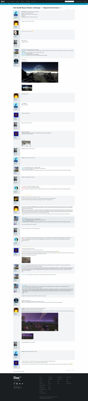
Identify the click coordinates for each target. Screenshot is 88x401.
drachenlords (16, 201)
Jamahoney (15, 242)
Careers (49, 387)
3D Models (17, 1)
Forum (58, 383)
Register (18, 371)
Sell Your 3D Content (42, 385)
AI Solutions (33, 1)
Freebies (67, 381)
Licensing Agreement (42, 396)
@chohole (23, 286)
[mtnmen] (16, 51)
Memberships (28, 1)
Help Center (41, 383)
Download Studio (78, 1)
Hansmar (15, 98)
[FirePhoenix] (16, 32)
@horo (23, 53)
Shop (8, 1)
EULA (56, 396)
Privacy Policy (53, 396)
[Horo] (16, 42)
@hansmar (23, 54)
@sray (22, 167)
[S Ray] (16, 61)
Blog (49, 381)
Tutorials (40, 381)
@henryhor (23, 168)
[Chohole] (16, 218)
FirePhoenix (16, 35)
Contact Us (41, 379)
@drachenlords (24, 50)
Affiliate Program (41, 387)
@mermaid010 (24, 52)
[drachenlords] (16, 199)
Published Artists (68, 383)
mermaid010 (16, 16)
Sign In (14, 371)
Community (22, 1)
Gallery (58, 381)
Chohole (15, 221)
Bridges (49, 389)
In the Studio (59, 379)
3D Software (12, 1)
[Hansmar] (16, 23)
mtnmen (15, 54)
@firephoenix (24, 55)
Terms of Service (48, 396)
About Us (49, 383)
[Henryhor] (16, 115)
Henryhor (15, 117)
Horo (14, 44)
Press (49, 385)
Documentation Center (42, 389)
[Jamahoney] (16, 188)
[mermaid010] (16, 13)
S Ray (15, 303)
